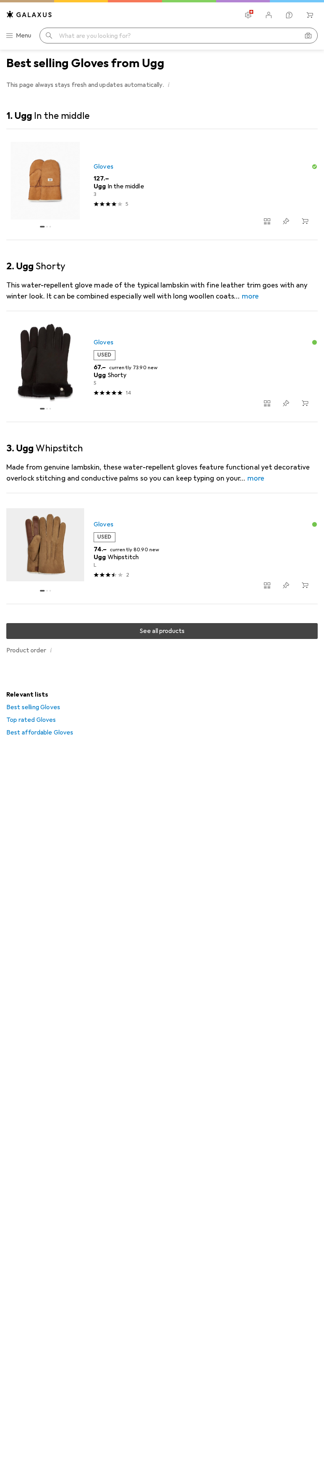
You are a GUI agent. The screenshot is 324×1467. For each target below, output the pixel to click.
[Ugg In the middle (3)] (162, 184)
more (250, 296)
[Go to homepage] (29, 14)
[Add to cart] (305, 221)
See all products (162, 631)
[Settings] (248, 15)
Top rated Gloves (31, 720)
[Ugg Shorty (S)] (162, 366)
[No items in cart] (309, 15)
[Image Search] (308, 35)
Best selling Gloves (33, 707)
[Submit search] (49, 35)
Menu (24, 35)
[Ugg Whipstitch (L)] (162, 548)
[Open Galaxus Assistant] (289, 15)
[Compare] (267, 221)
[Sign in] (269, 15)
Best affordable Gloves (39, 732)
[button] (168, 84)
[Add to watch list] (286, 221)
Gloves (103, 167)
